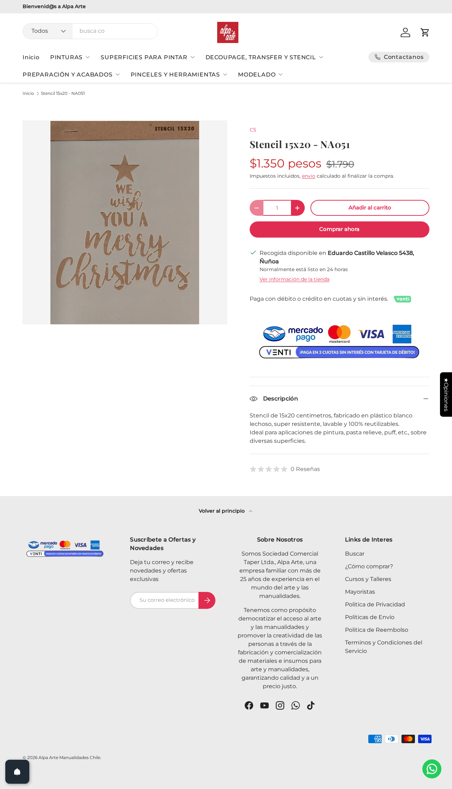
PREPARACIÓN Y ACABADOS (68, 74)
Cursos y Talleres (368, 579)
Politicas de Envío (369, 617)
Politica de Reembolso (376, 629)
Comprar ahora (339, 229)
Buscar (354, 553)
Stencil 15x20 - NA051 (63, 93)
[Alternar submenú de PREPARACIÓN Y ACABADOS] (117, 74)
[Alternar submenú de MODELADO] (280, 74)
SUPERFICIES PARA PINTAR (144, 57)
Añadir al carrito (370, 207)
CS (253, 130)
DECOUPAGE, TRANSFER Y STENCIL (261, 57)
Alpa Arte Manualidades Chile (69, 757)
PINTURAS (66, 57)
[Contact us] (431, 768)
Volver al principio (222, 511)
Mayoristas (360, 591)
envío (308, 176)
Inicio (31, 57)
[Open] (17, 772)
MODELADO (256, 74)
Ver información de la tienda (294, 279)
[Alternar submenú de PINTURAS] (87, 57)
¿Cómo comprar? (369, 566)
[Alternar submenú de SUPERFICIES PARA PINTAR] (192, 57)
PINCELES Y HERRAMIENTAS (175, 74)
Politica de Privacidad (375, 604)
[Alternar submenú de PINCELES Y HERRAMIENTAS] (225, 74)
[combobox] (90, 30)
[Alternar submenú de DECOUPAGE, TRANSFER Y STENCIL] (321, 57)
